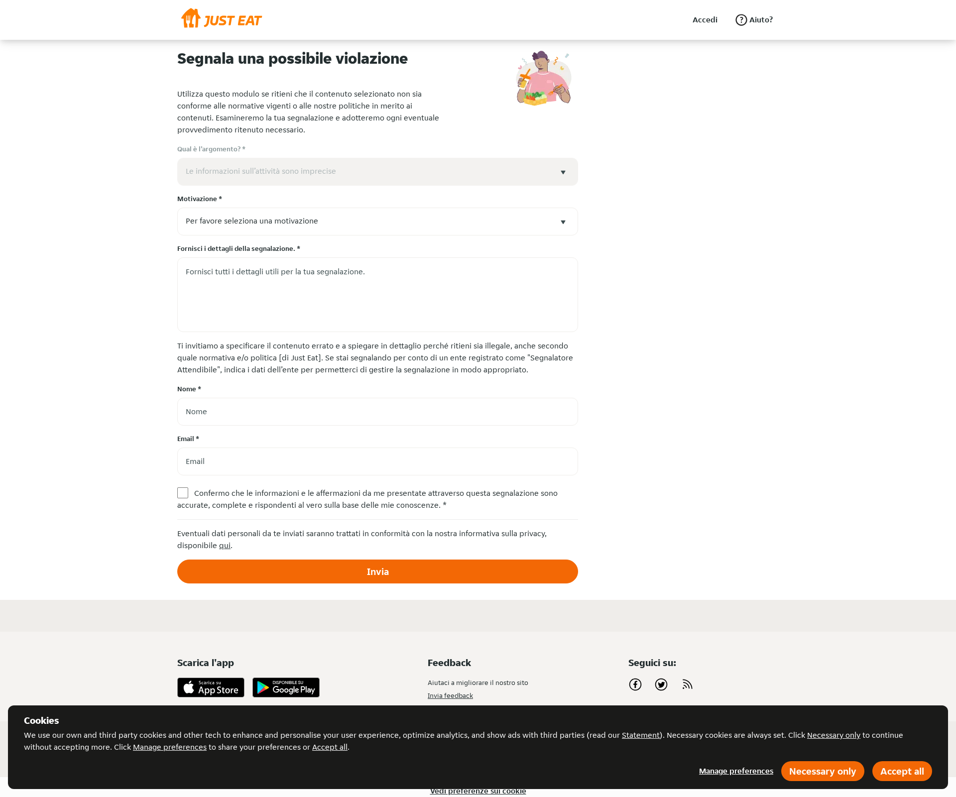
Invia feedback (450, 695)
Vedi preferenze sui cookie (478, 791)
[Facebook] (635, 684)
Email (188, 438)
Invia (378, 571)
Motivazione (199, 198)
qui (225, 545)
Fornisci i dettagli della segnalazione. (238, 248)
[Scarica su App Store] (210, 687)
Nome (189, 388)
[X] (661, 684)
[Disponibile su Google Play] (286, 687)
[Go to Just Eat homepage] (221, 20)
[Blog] (687, 684)
